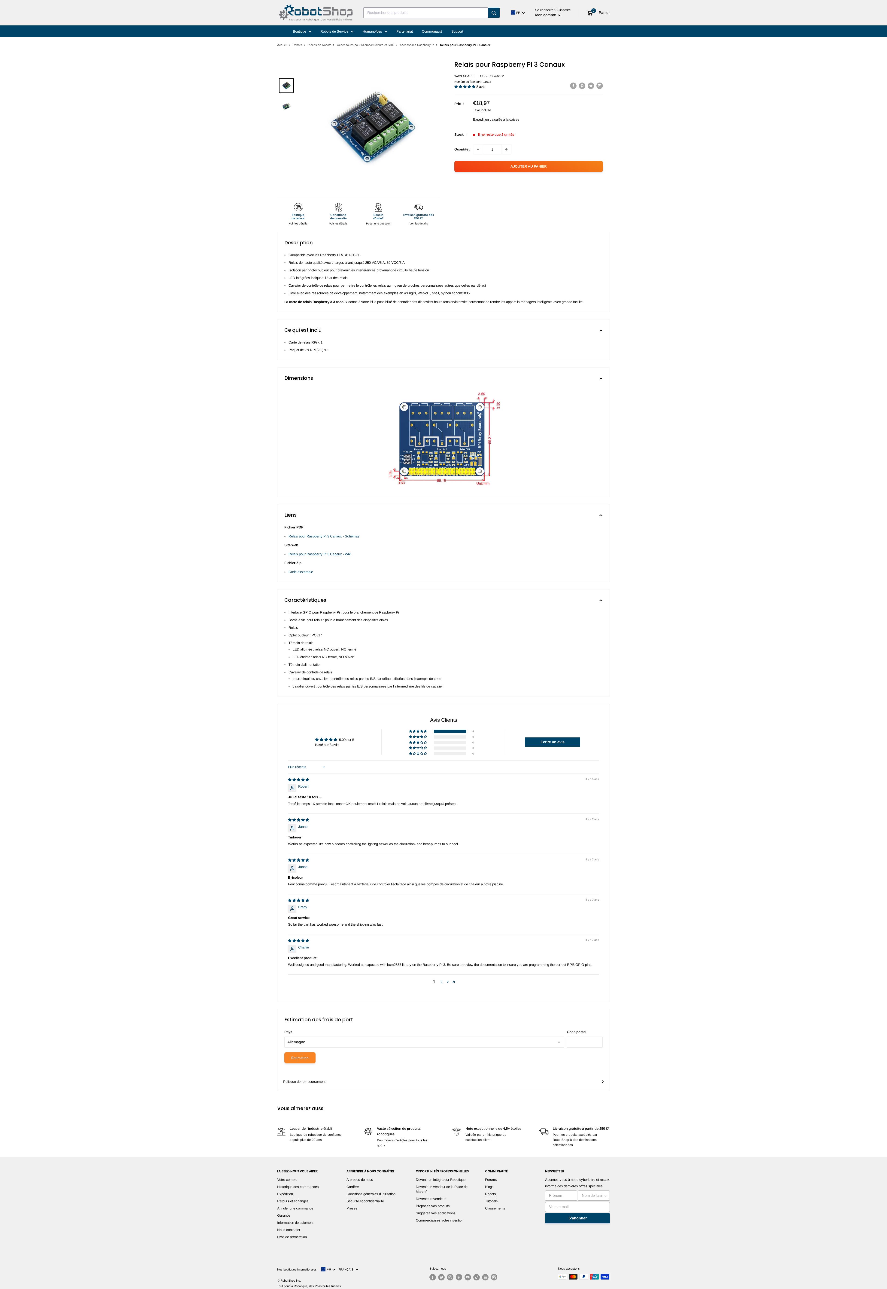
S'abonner (577, 1218)
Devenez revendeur (431, 1199)
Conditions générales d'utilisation (370, 1194)
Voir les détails (298, 223)
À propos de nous (359, 1180)
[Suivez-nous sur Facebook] (432, 1277)
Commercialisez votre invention (439, 1220)
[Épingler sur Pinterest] (582, 85)
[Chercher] (494, 13)
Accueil (282, 45)
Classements (495, 1208)
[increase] (506, 149)
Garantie (283, 1215)
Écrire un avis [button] (553, 742)
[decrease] (478, 149)
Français (346, 1269)
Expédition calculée (487, 119)
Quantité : (462, 149)
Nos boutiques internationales (297, 1269)
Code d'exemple (301, 572)
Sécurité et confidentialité (365, 1201)
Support (457, 31)
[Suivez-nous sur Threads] (494, 1277)
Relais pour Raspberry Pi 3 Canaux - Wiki (320, 554)
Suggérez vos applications (436, 1213)
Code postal (576, 1032)
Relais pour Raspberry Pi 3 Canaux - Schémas (324, 536)
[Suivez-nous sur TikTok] (476, 1277)
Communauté (432, 31)
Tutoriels (491, 1201)
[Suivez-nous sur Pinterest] (459, 1277)
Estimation (300, 1058)
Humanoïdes (373, 31)
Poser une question (378, 223)
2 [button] (441, 982)
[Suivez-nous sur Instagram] (450, 1277)
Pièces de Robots (319, 45)
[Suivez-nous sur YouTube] (468, 1277)
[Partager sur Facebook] (573, 85)
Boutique (300, 31)
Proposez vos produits (433, 1206)
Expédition (285, 1194)
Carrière (352, 1187)
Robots (297, 45)
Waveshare (464, 76)
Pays (288, 1032)
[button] (465, 87)
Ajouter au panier (528, 166)
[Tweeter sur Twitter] (591, 85)
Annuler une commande (295, 1208)
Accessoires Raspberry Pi (417, 45)
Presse (351, 1208)
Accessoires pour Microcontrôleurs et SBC (365, 45)
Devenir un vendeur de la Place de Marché (442, 1189)
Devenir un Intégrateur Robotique (440, 1180)
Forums (491, 1180)
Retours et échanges (293, 1201)
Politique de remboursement (304, 1081)
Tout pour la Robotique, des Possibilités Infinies (309, 1286)
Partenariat (404, 31)
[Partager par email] (599, 85)
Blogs (489, 1187)
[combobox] (425, 12)
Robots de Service (334, 31)
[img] (298, 780)
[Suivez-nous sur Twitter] (441, 1277)
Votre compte (287, 1180)
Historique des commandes (298, 1187)
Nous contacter (288, 1230)
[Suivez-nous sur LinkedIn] (485, 1277)
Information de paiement (295, 1223)
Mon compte (546, 15)
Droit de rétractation (292, 1237)
